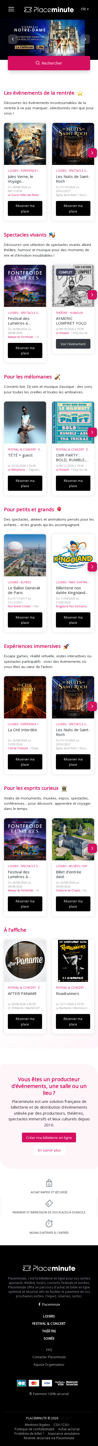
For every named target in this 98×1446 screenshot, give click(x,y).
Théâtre (49, 1331)
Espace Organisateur (49, 1364)
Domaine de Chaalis (68, 890)
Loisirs (49, 1316)
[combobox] (84, 9)
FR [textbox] (83, 8)
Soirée (49, 1338)
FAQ (49, 1349)
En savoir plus (49, 1150)
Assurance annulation (64, 1433)
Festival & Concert (49, 1323)
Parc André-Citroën (19, 606)
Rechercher (52, 63)
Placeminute (51, 1304)
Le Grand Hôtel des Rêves (23, 195)
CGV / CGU (61, 1424)
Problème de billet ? (29, 1433)
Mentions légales (37, 1424)
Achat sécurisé (69, 1429)
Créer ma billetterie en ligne (49, 1137)
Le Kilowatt (62, 333)
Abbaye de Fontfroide (20, 337)
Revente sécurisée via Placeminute (49, 1438)
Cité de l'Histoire (18, 748)
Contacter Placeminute (49, 1357)
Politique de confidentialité (34, 1429)
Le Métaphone (16, 469)
